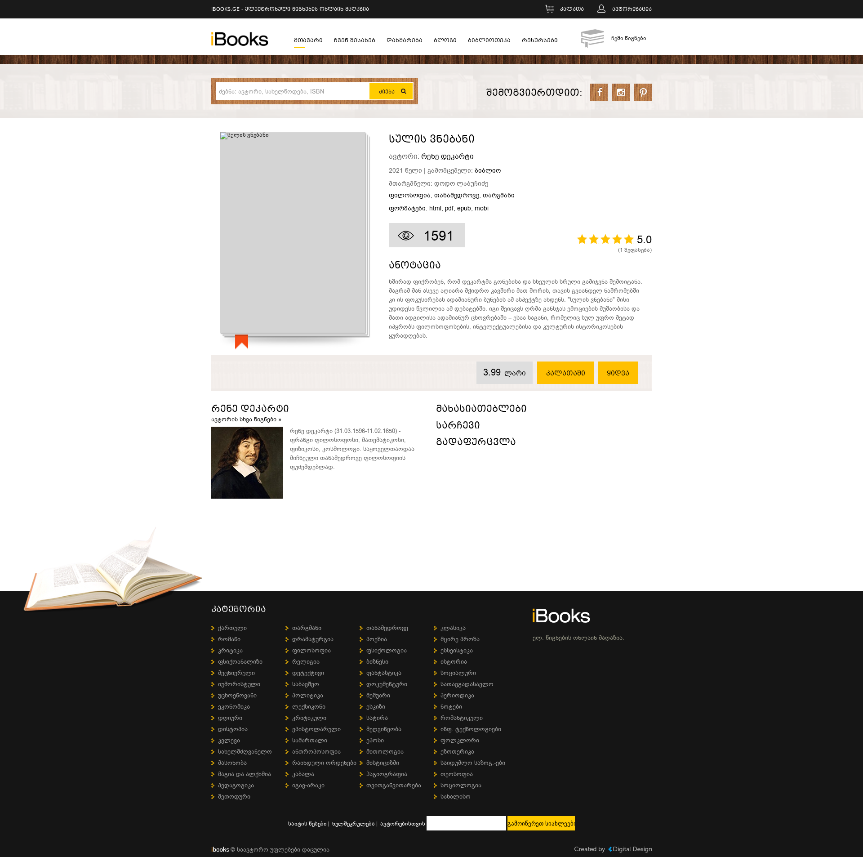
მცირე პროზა (460, 639)
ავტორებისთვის (402, 823)
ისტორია (453, 662)
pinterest (643, 92)
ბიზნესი (377, 662)
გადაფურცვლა (476, 443)
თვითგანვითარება (393, 785)
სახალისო (455, 796)
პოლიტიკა (307, 695)
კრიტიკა (230, 650)
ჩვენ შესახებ (354, 41)
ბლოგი (445, 41)
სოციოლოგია (460, 785)
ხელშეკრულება (353, 823)
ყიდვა (618, 374)
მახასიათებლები (481, 410)
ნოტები (451, 707)
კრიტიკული (309, 718)
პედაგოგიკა (236, 785)
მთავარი (308, 41)
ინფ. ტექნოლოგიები (470, 729)
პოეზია (376, 639)
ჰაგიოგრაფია (386, 774)
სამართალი (309, 740)
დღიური (230, 718)
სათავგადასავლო (467, 684)
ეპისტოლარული (316, 729)
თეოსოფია (456, 774)
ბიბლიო (488, 170)
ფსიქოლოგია (386, 650)
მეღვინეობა (383, 729)
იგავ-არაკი (308, 785)
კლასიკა (453, 628)
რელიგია (306, 662)
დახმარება (405, 41)
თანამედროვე (456, 195)
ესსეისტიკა (456, 650)
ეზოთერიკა (457, 751)
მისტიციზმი (382, 763)
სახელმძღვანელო (245, 751)
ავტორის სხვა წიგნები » (246, 419)
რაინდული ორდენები (324, 763)
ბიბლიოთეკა (489, 41)
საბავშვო (305, 684)
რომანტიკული (461, 718)
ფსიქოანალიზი (240, 662)
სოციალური (458, 673)
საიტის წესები (307, 823)
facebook (599, 92)
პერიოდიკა (457, 695)
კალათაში (565, 374)
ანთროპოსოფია (316, 751)
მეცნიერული (236, 673)
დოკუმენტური (386, 684)
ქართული (232, 628)
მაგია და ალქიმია (244, 774)
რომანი (229, 639)
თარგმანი (499, 195)
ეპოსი (375, 740)
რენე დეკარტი (447, 156)
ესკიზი (375, 707)
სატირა (377, 718)
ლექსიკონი (308, 707)
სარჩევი (458, 427)
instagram (621, 92)
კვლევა (229, 740)
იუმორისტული (239, 684)
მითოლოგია (385, 751)
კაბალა (303, 774)
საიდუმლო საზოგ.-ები (472, 763)
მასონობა (232, 763)
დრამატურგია (313, 639)
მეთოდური (234, 796)
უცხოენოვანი (237, 695)
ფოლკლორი (459, 740)
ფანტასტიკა (383, 673)
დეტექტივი (308, 673)
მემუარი (378, 695)
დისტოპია (233, 729)
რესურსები (540, 41)
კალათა (572, 9)
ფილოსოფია (410, 195)
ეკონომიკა (234, 707)
